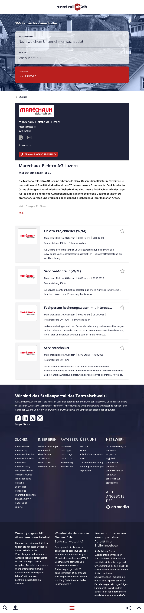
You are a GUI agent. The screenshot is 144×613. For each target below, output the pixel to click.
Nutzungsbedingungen (92, 467)
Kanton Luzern (22, 446)
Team (83, 450)
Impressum (85, 471)
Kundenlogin (44, 450)
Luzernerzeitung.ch (116, 446)
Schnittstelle (44, 463)
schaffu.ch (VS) (113, 479)
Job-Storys (66, 454)
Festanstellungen (24, 471)
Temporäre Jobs (23, 475)
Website (26, 145)
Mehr (21, 213)
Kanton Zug (21, 450)
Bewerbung (67, 463)
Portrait (84, 446)
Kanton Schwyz (23, 467)
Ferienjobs (20, 491)
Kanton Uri (20, 463)
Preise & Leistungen (48, 446)
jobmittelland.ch (114, 471)
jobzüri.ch (111, 475)
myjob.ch (111, 459)
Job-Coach (66, 459)
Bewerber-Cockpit (48, 467)
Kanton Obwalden (24, 459)
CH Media (111, 450)
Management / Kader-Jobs (23, 501)
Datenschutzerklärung (91, 463)
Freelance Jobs (23, 479)
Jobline (19, 507)
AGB (82, 459)
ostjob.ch (111, 454)
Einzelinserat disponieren (44, 456)
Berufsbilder (67, 467)
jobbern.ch (111, 467)
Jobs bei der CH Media (91, 454)
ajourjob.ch (112, 483)
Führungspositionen (25, 495)
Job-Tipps (66, 450)
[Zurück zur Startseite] (117, 509)
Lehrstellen (21, 487)
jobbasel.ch (112, 463)
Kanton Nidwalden (25, 454)
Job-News (66, 446)
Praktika (19, 483)
